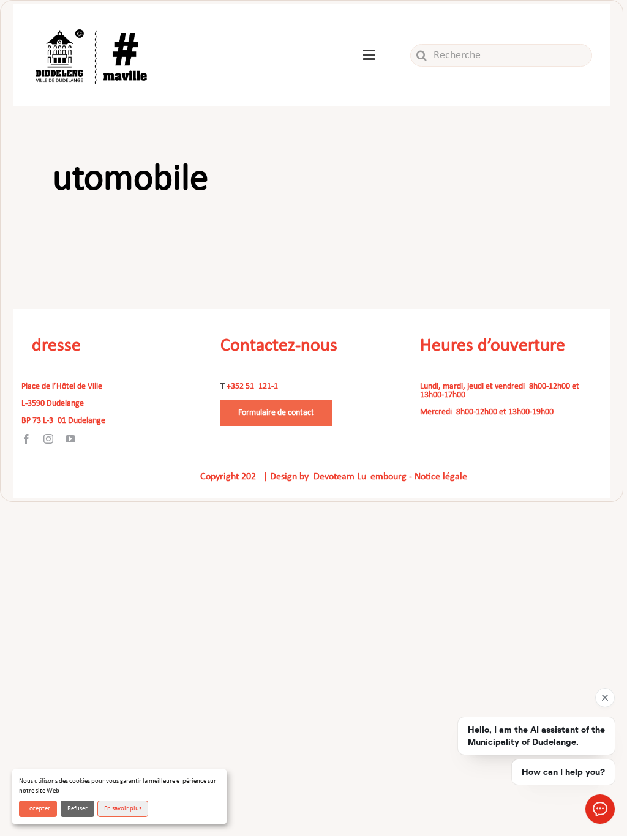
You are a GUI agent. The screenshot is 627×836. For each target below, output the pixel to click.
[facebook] (26, 439)
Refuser (77, 808)
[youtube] (70, 439)
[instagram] (48, 439)
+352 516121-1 (252, 386)
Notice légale (441, 477)
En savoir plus (122, 808)
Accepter (38, 808)
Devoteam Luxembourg (360, 477)
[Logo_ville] (93, 26)
